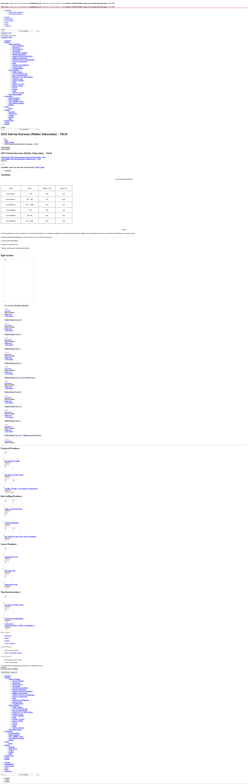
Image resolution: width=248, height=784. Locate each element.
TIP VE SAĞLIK (18, 93)
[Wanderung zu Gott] (126, 551)
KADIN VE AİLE (18, 84)
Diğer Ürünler (40, 167)
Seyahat (11, 115)
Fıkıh (14, 82)
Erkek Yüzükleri (14, 98)
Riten (14, 63)
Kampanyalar (9, 120)
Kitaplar (7, 42)
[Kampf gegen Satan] (126, 579)
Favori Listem (9, 20)
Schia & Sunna (17, 67)
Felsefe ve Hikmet (18, 80)
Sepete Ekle (7, 311)
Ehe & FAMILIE (18, 46)
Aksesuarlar (9, 96)
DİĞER (11, 105)
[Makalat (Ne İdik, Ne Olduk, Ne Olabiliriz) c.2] (126, 624)
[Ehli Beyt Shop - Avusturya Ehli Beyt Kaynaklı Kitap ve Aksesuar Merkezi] (6, 33)
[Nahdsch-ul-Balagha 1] (126, 517)
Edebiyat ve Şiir (17, 79)
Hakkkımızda (9, 19)
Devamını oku (8, 325)
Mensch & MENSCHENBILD (22, 56)
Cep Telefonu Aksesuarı (16, 103)
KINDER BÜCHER (19, 54)
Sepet (6, 22)
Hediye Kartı (13, 113)
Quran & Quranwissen (19, 61)
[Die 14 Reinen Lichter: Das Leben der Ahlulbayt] (126, 531)
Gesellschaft (16, 51)
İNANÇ (15, 87)
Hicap (10, 108)
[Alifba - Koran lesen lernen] (126, 504)
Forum (7, 122)
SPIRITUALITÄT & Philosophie (23, 60)
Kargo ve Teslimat (10, 643)
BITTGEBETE (17, 49)
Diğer (10, 119)
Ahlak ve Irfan (17, 72)
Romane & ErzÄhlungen (20, 65)
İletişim (7, 124)
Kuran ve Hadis (17, 86)
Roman (14, 89)
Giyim (7, 107)
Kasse (6, 24)
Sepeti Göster (5, 672)
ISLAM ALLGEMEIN (20, 53)
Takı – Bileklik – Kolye (16, 101)
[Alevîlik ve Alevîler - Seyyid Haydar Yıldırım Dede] (126, 483)
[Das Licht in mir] (126, 565)
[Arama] (39, 31)
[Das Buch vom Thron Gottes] (126, 469)
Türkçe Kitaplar (14, 70)
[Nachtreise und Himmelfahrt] (126, 613)
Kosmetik (12, 112)
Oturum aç (8, 26)
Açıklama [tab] (8, 170)
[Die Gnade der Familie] (126, 456)
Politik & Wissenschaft (19, 58)
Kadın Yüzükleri (14, 100)
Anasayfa (8, 40)
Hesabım (7, 17)
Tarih (14, 91)
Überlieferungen (17, 68)
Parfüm (11, 117)
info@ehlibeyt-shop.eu (16, 653)
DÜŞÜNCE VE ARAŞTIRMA (22, 77)
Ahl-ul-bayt (16, 47)
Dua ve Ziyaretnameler (20, 75)
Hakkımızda (8, 635)
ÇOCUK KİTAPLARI (19, 73)
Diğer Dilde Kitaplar (15, 94)
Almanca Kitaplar (14, 44)
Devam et (14, 672)
